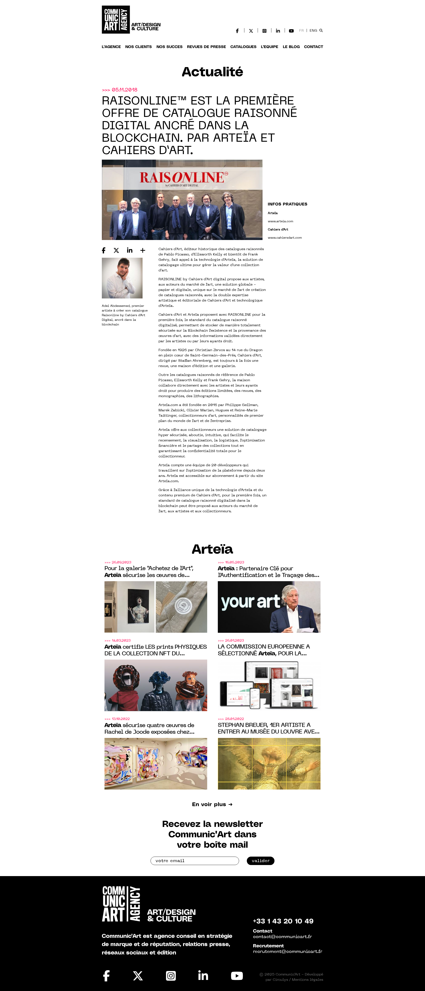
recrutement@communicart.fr (287, 952)
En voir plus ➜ (212, 804)
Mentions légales (307, 980)
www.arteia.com (280, 221)
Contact (313, 47)
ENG (313, 30)
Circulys (280, 980)
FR (301, 30)
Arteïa (212, 550)
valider (261, 861)
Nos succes (169, 47)
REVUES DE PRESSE (206, 47)
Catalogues (243, 47)
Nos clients (138, 47)
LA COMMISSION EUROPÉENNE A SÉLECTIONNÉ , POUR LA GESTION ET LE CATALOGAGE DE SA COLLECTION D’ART (267, 650)
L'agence (111, 47)
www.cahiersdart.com (285, 237)
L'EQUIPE (269, 47)
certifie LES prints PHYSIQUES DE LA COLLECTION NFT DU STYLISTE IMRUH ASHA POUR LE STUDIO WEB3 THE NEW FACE (155, 650)
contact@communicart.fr (282, 937)
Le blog (291, 47)
